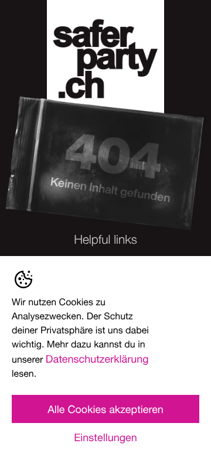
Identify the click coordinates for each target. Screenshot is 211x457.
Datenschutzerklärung (97, 358)
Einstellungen (105, 437)
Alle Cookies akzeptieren (105, 409)
